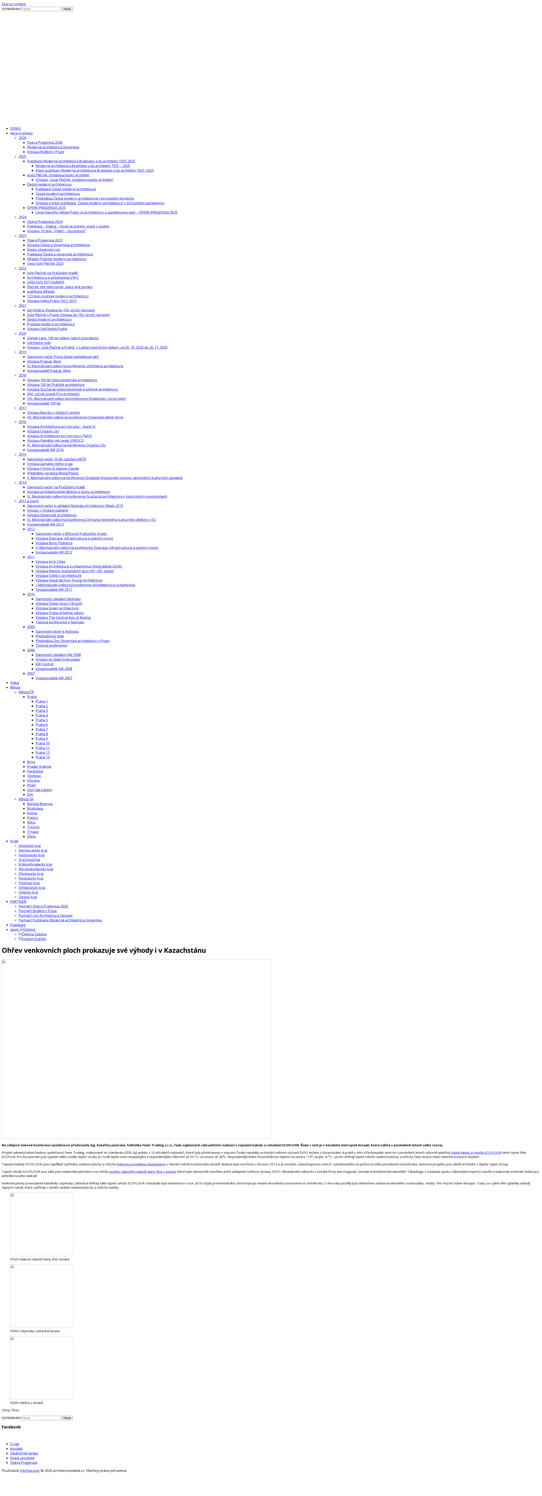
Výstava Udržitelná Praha (47, 328)
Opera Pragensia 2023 (44, 240)
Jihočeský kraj (30, 845)
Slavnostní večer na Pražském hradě (56, 487)
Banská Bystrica (40, 803)
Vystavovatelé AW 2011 (54, 589)
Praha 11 (43, 748)
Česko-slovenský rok (43, 249)
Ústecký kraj (28, 892)
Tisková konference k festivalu (60, 622)
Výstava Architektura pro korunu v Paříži (59, 436)
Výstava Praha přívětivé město (60, 613)
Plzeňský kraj (29, 883)
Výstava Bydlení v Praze (45, 151)
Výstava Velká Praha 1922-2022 (52, 300)
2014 (22, 482)
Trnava (33, 831)
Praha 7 (42, 729)
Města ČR (26, 692)
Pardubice (35, 771)
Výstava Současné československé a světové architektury (72, 389)
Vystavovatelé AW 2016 (45, 450)
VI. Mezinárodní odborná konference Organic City (66, 445)
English (40, 939)
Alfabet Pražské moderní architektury (57, 259)
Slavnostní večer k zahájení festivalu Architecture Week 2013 (75, 505)
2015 (22, 454)
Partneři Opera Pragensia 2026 (43, 906)
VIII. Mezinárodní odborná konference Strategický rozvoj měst (76, 398)
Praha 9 (42, 738)
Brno (31, 762)
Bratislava (35, 808)
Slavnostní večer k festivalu (57, 631)
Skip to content (14, 4)
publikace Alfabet (41, 291)
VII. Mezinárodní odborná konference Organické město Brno (75, 417)
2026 (22, 137)
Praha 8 (42, 734)
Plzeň (31, 785)
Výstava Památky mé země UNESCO (55, 440)
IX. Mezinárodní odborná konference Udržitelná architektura (75, 366)
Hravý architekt (22, 1458)
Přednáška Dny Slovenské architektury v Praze (72, 640)
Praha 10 (43, 743)
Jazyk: (15, 929)
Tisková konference (51, 645)
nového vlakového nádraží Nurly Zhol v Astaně (142, 1171)
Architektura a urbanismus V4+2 (53, 277)
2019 (22, 352)
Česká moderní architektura (49, 184)
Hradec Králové (39, 766)
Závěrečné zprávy (24, 1453)
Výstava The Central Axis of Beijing (63, 617)
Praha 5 (42, 720)
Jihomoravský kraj (33, 850)
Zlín (30, 794)
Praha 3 (42, 710)
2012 (31, 529)
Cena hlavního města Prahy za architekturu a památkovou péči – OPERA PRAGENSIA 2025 (106, 212)
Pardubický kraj (31, 878)
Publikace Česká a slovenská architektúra (60, 254)
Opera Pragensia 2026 (44, 142)
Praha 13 (43, 752)
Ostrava (33, 780)
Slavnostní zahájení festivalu (58, 599)
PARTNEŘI (18, 901)
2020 (22, 333)
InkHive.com (29, 1470)
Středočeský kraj (32, 887)
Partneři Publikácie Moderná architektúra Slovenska (60, 920)
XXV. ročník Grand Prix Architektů (53, 394)
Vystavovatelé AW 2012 (54, 552)
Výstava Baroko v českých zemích (53, 412)
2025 (22, 156)
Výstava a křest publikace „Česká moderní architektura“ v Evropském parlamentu (100, 203)
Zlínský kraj (28, 897)
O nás (14, 1444)
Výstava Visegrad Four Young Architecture (69, 580)
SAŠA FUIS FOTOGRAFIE (45, 282)
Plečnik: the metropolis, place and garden (60, 287)
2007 (31, 673)
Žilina (31, 836)
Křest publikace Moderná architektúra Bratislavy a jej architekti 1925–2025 (95, 170)
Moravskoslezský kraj (36, 869)
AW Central (44, 664)
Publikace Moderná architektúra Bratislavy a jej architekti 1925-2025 (81, 161)
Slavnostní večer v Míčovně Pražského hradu (71, 533)
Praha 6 (42, 724)
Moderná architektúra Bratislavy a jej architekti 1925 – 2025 (83, 165)
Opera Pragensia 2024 (44, 221)
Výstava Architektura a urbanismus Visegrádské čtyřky (79, 566)
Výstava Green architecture (57, 608)
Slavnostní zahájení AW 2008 (58, 654)
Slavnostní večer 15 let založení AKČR (56, 459)
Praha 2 (42, 706)
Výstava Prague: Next (44, 361)
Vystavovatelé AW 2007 (54, 678)
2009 (31, 626)
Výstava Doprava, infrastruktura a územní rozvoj (74, 538)
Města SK (26, 799)
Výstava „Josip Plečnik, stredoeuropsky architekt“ (75, 179)
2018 (22, 375)
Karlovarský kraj (31, 855)
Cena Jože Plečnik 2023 (45, 263)
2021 (22, 305)
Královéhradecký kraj (35, 864)
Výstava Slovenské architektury (52, 515)
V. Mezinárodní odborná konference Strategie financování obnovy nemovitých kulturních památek (105, 477)
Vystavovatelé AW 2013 (45, 524)
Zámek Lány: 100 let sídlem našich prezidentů (63, 338)
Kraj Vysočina (29, 859)
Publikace (17, 925)
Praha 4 (42, 715)
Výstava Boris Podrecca (54, 543)
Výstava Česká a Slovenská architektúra (58, 245)
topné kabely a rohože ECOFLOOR (476, 1152)
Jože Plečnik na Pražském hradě (52, 273)
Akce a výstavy (21, 133)
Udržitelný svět (39, 342)
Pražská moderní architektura (51, 324)
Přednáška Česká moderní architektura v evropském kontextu (85, 198)
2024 (22, 217)
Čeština (40, 934)
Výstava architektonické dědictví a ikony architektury (68, 491)
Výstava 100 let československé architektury (62, 380)
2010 (31, 594)
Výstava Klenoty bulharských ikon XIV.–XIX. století (75, 571)
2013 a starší (29, 501)
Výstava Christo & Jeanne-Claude (53, 468)
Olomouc (34, 776)
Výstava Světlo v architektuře (59, 575)
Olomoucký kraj (31, 873)
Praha (32, 696)
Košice (32, 813)
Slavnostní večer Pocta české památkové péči (63, 356)
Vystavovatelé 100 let (44, 403)
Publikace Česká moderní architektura (66, 189)
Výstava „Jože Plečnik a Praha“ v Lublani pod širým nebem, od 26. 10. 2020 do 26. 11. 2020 (97, 347)
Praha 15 (43, 757)
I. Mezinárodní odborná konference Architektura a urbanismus (85, 585)
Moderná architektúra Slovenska (53, 147)
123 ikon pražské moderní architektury (58, 296)
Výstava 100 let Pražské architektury (56, 384)
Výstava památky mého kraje (50, 463)
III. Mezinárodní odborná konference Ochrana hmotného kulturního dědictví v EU (91, 519)
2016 (22, 422)
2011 (31, 557)
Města (15, 687)
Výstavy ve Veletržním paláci (58, 659)
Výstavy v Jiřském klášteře (47, 510)
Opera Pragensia (23, 1462)
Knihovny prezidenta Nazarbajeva (141, 1164)
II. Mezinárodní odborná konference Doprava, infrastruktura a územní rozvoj (97, 547)
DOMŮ (15, 128)
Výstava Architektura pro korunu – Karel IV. (61, 426)
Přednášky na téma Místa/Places (53, 473)
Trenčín (33, 827)
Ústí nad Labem (39, 789)
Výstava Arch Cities (50, 561)
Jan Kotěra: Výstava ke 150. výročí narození (61, 310)
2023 (22, 235)
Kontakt (16, 1448)
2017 (22, 408)
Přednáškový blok (50, 636)
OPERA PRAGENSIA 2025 (46, 207)
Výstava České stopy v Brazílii (59, 603)
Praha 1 (42, 701)
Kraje (14, 841)
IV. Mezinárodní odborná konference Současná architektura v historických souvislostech (97, 496)
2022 (22, 268)
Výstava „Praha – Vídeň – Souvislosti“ (56, 231)
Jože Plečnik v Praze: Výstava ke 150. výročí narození (68, 314)
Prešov (32, 817)
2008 (31, 650)
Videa (14, 682)
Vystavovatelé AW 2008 (54, 668)
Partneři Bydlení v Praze (38, 911)
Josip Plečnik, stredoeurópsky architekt (58, 175)
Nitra (31, 822)
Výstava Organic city (43, 431)
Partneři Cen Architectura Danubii (45, 915)
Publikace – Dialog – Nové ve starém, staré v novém (68, 226)
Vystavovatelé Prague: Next (49, 370)
